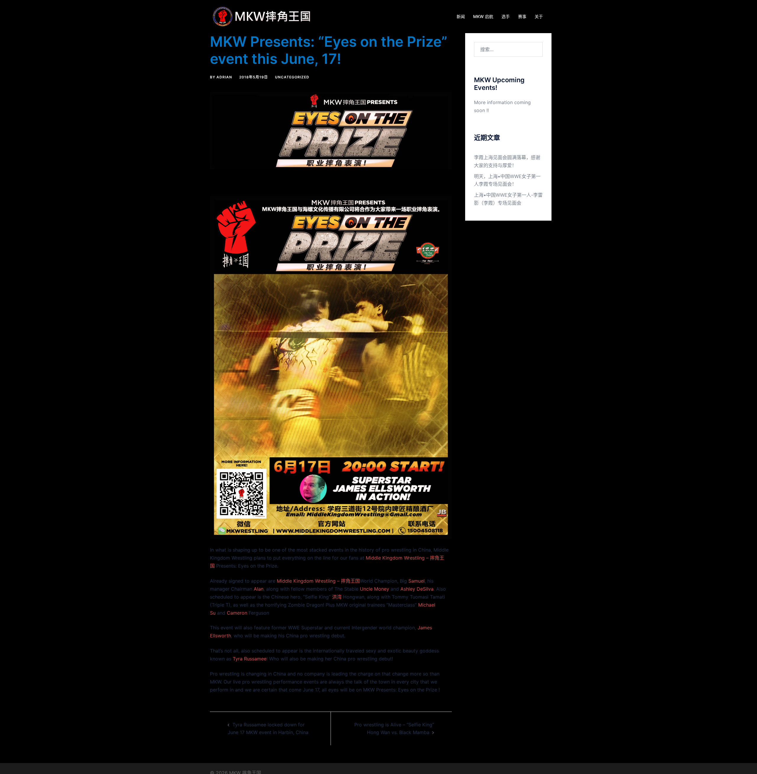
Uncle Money (374, 589)
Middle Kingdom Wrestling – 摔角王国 (318, 581)
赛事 (522, 16)
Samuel (416, 581)
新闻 (461, 16)
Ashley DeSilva (417, 589)
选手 (506, 16)
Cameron (237, 613)
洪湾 (337, 597)
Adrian (224, 77)
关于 (539, 16)
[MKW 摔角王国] (263, 16)
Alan (258, 589)
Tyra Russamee (249, 659)
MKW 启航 (483, 16)
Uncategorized (292, 77)
